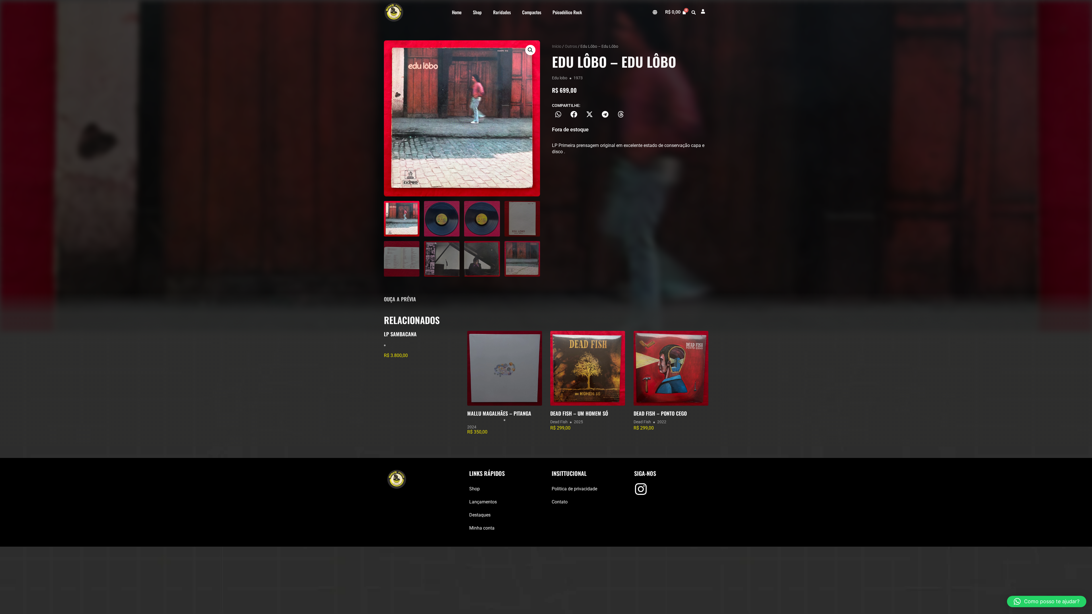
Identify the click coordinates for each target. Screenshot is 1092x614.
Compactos (531, 12)
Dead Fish (559, 422)
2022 (661, 422)
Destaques (480, 515)
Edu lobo (559, 78)
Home (457, 12)
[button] (693, 12)
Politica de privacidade (574, 488)
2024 (471, 427)
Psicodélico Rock (567, 12)
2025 (578, 422)
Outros (571, 46)
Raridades (502, 12)
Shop (477, 12)
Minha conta (482, 528)
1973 (578, 78)
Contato (560, 502)
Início (556, 46)
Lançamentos (483, 502)
